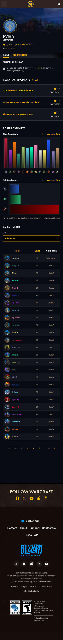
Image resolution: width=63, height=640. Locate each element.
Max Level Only (53, 134)
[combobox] (31, 238)
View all (35, 80)
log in (40, 67)
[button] (31, 238)
